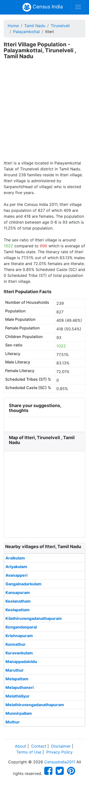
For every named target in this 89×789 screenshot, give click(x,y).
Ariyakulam (16, 566)
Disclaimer (61, 746)
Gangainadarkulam (23, 583)
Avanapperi (16, 575)
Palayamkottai (26, 31)
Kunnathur (15, 644)
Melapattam (16, 678)
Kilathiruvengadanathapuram (33, 618)
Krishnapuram (19, 635)
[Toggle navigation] (78, 7)
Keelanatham (18, 601)
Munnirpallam (18, 713)
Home (13, 25)
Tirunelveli (60, 25)
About (20, 746)
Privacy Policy (59, 752)
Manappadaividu (21, 661)
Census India (47, 7)
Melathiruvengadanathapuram (34, 704)
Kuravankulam (19, 652)
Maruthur (14, 670)
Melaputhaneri (19, 687)
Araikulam (15, 558)
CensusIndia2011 (59, 761)
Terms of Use (28, 752)
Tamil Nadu (34, 25)
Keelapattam (17, 609)
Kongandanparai (21, 627)
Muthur (12, 721)
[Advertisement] (44, 113)
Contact (38, 746)
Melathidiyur (17, 696)
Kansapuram (17, 592)
